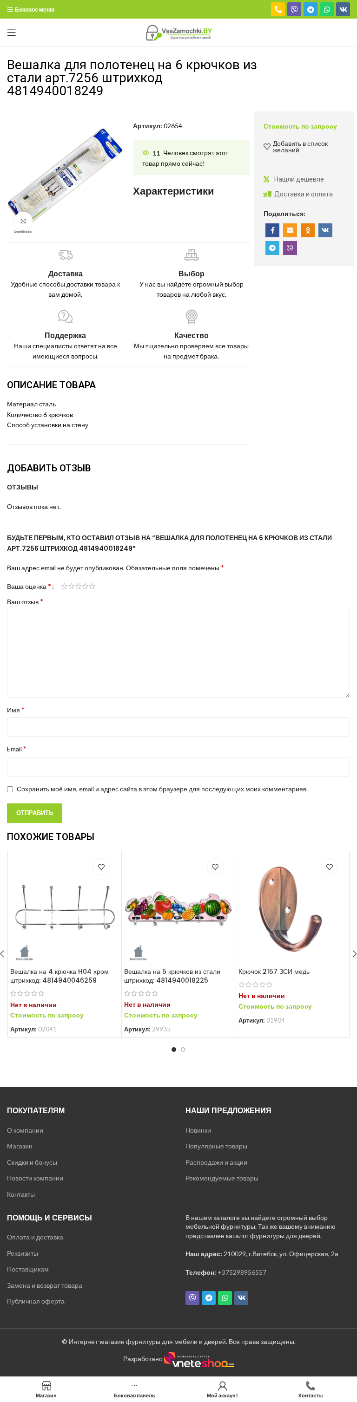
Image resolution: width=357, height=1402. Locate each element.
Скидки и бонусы (32, 1162)
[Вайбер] (290, 248)
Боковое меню (34, 10)
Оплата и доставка (35, 1237)
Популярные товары (216, 1146)
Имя (16, 709)
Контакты (21, 1194)
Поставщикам (28, 1269)
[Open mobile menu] (11, 32)
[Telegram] (310, 9)
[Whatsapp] (327, 9)
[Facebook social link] (272, 230)
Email (16, 748)
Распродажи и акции (216, 1162)
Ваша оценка (29, 586)
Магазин (20, 1146)
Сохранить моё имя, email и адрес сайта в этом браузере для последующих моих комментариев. (162, 789)
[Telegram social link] (272, 248)
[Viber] (294, 9)
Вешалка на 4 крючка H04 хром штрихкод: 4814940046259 (59, 976)
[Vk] (343, 9)
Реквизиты (22, 1253)
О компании (25, 1130)
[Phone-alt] (278, 9)
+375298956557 (242, 1272)
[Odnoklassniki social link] (308, 230)
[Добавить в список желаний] (101, 867)
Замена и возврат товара (44, 1285)
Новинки (198, 1130)
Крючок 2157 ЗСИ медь (274, 971)
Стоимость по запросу (300, 126)
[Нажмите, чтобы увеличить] (23, 221)
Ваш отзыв (25, 601)
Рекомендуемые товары (221, 1178)
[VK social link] (325, 230)
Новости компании (35, 1178)
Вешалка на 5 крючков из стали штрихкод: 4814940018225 (172, 976)
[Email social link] (290, 230)
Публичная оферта (36, 1301)
